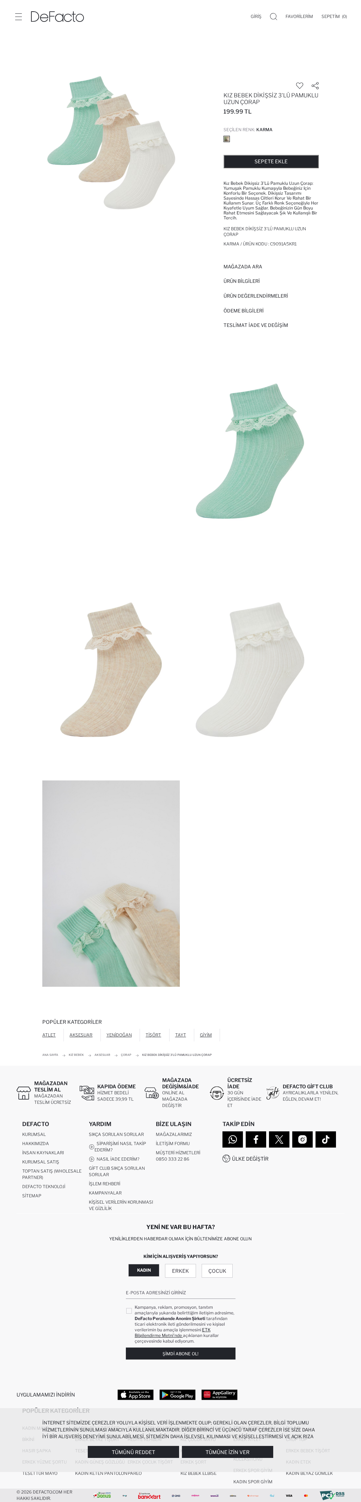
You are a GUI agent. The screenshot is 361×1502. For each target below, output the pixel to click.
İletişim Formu (173, 1143)
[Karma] (227, 139)
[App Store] (135, 1394)
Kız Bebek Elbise (198, 1473)
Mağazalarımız (174, 1134)
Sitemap (31, 1195)
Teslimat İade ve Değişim (256, 325)
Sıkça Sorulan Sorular (116, 1134)
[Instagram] (302, 1139)
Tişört (153, 1035)
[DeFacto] (57, 16)
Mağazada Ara (243, 266)
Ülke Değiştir (250, 1159)
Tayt (180, 1035)
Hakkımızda (35, 1143)
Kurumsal (34, 1134)
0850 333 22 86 (172, 1159)
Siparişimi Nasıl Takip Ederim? (120, 1147)
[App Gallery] (219, 1394)
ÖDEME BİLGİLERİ (244, 311)
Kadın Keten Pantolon (101, 1473)
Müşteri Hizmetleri (178, 1152)
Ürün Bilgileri (242, 281)
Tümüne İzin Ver (228, 1452)
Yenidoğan (119, 1035)
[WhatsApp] (232, 1139)
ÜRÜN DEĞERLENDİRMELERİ (256, 296)
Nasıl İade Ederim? (116, 1159)
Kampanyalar (105, 1193)
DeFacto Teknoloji (43, 1186)
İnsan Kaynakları (43, 1152)
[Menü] (18, 16)
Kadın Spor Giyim (253, 1481)
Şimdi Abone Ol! (180, 1353)
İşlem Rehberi (104, 1183)
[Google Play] (177, 1394)
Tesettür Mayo (39, 1473)
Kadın (144, 1270)
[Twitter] (279, 1139)
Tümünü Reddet (133, 1452)
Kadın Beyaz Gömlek (309, 1473)
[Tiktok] (326, 1139)
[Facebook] (256, 1139)
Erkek (180, 1271)
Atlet (49, 1035)
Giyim (206, 1035)
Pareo (135, 1473)
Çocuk (217, 1271)
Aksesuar (80, 1035)
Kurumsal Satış (40, 1161)
